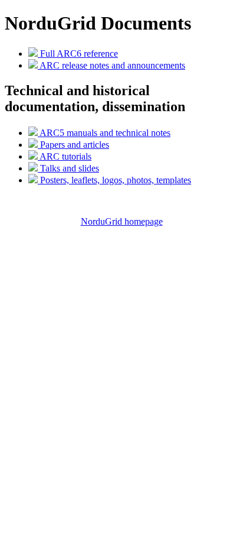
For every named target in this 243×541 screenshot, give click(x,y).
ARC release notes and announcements (111, 65)
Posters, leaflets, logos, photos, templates (114, 180)
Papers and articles (73, 145)
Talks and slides (68, 168)
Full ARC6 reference (78, 53)
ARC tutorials (64, 156)
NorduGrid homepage (122, 221)
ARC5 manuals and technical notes (104, 133)
